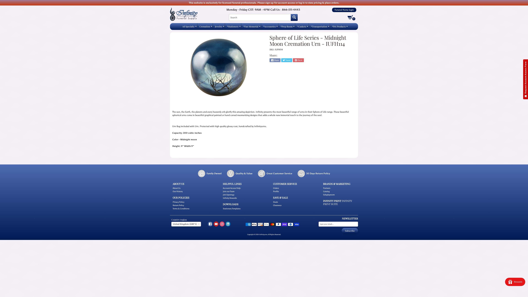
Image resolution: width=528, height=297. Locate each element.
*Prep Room (287, 27)
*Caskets (302, 27)
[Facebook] (210, 224)
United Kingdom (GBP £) (185, 224)
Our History (178, 191)
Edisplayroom (329, 195)
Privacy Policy (178, 202)
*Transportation (320, 27)
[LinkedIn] (228, 224)
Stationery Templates (231, 208)
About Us (176, 188)
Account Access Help (231, 188)
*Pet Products (340, 27)
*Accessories (270, 27)
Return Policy (178, 205)
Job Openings (228, 195)
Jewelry (219, 27)
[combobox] (260, 17)
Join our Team (228, 191)
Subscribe (350, 230)
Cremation (205, 27)
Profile (276, 191)
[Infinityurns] (183, 14)
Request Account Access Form (525, 78)
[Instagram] (222, 224)
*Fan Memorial (251, 27)
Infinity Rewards (230, 198)
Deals (275, 202)
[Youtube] (216, 224)
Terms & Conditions (181, 208)
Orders (276, 188)
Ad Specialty (189, 27)
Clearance (277, 205)
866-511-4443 (291, 9)
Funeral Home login (344, 10)
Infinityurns (263, 234)
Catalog (326, 191)
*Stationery (234, 27)
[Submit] (294, 17)
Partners (326, 188)
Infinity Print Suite (337, 202)
